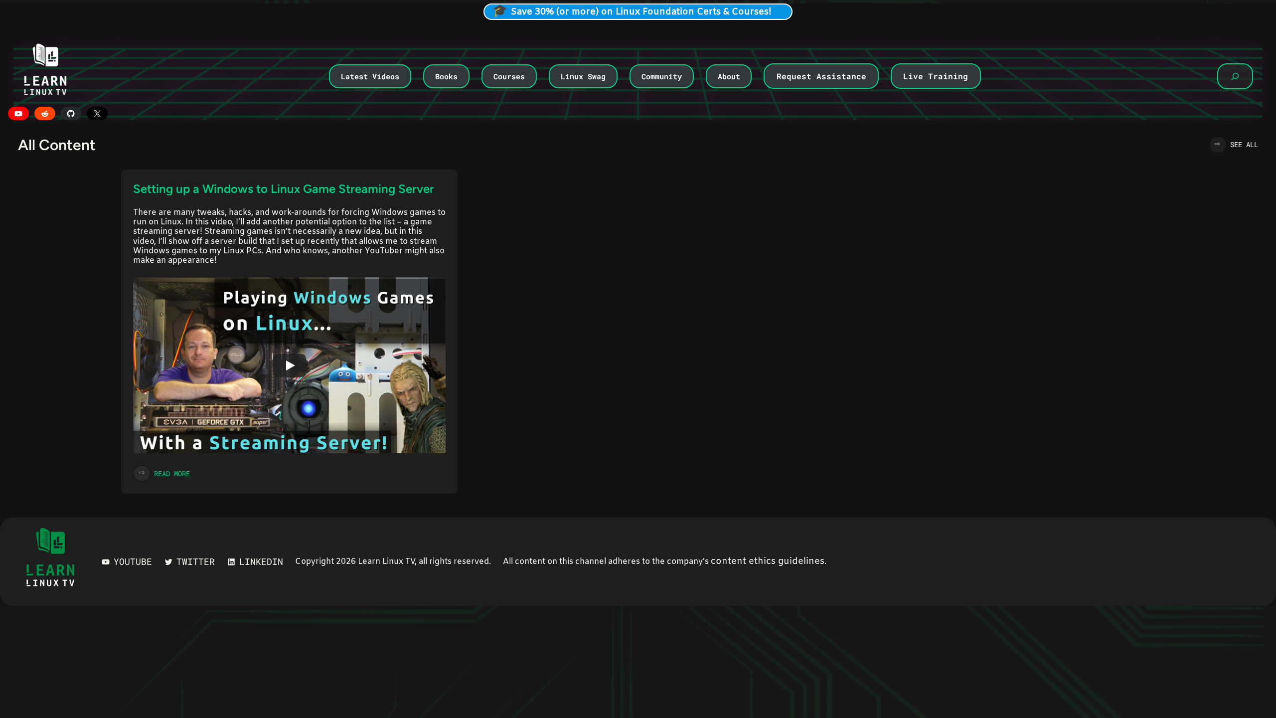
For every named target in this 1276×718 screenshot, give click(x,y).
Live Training (935, 76)
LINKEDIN (261, 561)
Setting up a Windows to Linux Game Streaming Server (283, 188)
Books (446, 76)
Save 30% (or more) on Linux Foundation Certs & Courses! (641, 12)
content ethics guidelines (767, 561)
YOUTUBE (133, 561)
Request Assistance (821, 76)
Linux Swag (583, 76)
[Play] (290, 365)
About (729, 76)
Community (661, 76)
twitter (195, 561)
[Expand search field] (1235, 76)
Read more (172, 473)
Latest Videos (370, 76)
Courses (509, 76)
